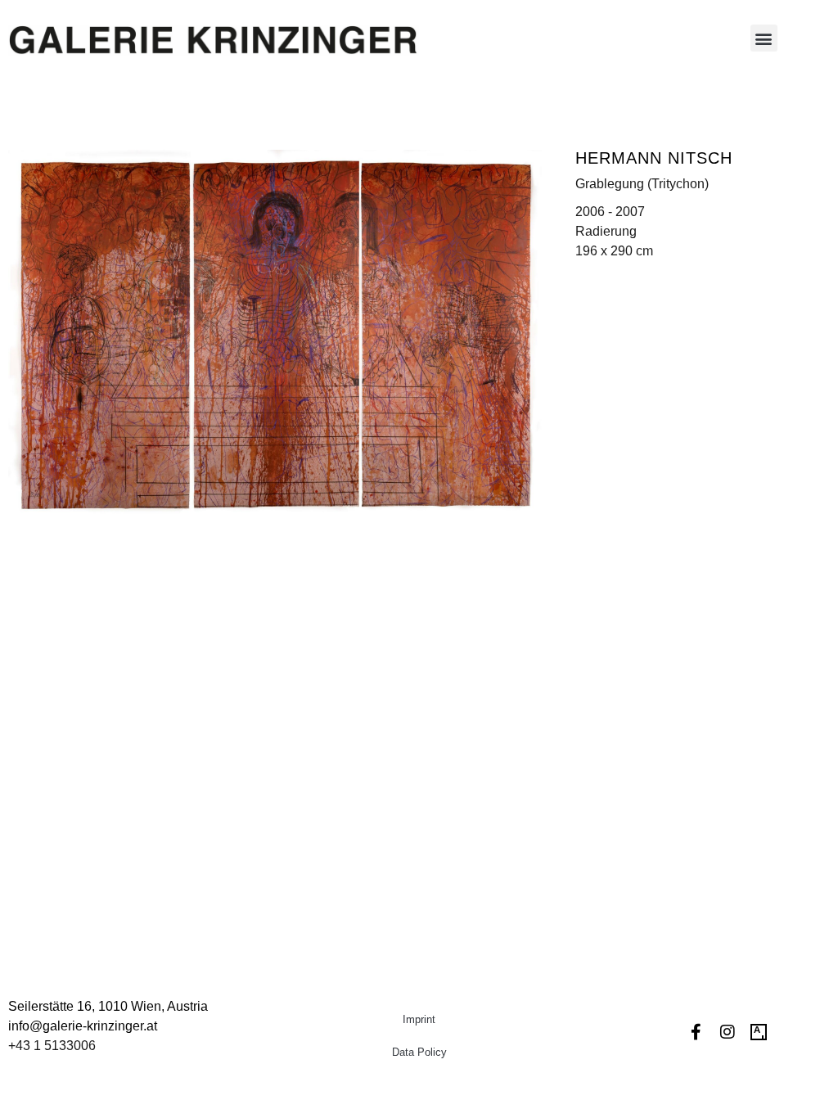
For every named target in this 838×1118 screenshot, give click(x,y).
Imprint (419, 1019)
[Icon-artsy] (758, 1032)
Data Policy (419, 1052)
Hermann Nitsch (653, 158)
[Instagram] (727, 1032)
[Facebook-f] (696, 1032)
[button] (763, 38)
